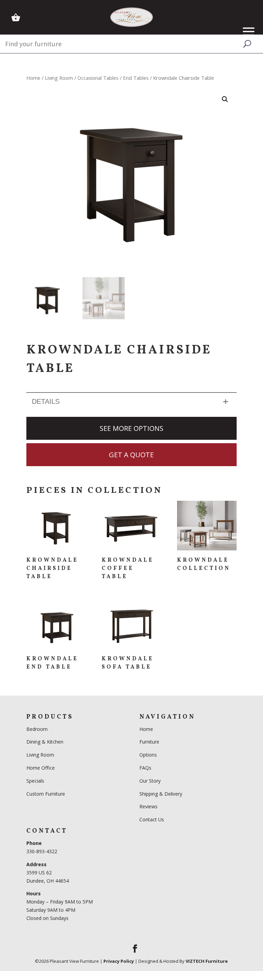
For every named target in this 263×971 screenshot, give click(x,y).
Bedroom (37, 729)
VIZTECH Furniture (207, 961)
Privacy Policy (118, 961)
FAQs (145, 767)
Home (33, 77)
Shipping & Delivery (160, 794)
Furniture (149, 741)
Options (148, 754)
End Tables (136, 77)
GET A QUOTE (131, 454)
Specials (35, 780)
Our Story (150, 780)
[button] (225, 99)
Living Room (59, 77)
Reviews (148, 806)
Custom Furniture (45, 794)
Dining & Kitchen (44, 741)
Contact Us (151, 819)
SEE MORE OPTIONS (131, 428)
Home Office (40, 767)
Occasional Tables (97, 77)
